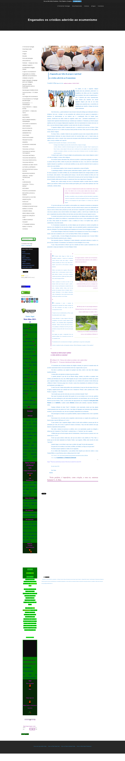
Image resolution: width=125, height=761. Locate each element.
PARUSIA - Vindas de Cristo (30, 63)
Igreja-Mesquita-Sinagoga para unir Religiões (29, 81)
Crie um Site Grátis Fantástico (58, 1)
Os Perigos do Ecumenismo (30, 96)
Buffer (27, 302)
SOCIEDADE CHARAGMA (29, 144)
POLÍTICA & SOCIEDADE (29, 191)
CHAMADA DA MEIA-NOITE (29, 165)
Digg (35, 299)
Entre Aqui (30, 316)
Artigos (24, 54)
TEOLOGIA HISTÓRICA (28, 155)
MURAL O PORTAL (27, 226)
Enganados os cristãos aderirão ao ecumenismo (29, 75)
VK (30, 302)
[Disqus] (73, 520)
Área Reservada (27, 49)
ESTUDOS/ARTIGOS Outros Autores (30, 170)
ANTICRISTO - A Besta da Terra (29, 112)
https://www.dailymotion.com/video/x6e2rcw (29, 660)
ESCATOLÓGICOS (27, 128)
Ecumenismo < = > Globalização (27, 103)
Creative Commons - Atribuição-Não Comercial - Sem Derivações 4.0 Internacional (87, 579)
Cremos (24, 51)
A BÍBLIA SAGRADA (27, 219)
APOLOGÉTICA (26, 60)
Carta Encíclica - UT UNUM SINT (30, 93)
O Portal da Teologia (63, 6)
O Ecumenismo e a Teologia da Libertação (30, 99)
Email (37, 302)
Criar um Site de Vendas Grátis (68, 746)
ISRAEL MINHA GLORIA (28, 213)
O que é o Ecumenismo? (29, 71)
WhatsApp (32, 302)
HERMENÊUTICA (26, 133)
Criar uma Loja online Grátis (40, 746)
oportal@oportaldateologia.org (47, 583)
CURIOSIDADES (26, 182)
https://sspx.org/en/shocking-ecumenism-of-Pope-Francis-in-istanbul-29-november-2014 (66, 461)
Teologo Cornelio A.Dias (61, 579)
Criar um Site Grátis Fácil (54, 746)
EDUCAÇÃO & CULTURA (29, 197)
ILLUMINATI (25, 115)
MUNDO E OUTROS (27, 208)
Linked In (30, 299)
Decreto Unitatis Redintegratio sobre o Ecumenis (28, 86)
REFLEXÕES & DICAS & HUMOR (28, 194)
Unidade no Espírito (27, 78)
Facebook (22, 299)
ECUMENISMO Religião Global (28, 68)
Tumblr (32, 299)
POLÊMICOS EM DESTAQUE (29, 206)
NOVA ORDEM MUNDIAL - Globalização (29, 120)
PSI (23, 180)
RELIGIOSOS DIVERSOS (28, 173)
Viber (35, 302)
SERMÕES (25, 142)
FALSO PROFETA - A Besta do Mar (29, 107)
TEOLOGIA (25, 147)
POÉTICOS (25, 202)
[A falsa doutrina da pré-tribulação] (30, 702)
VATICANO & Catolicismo (29, 123)
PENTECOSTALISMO (27, 137)
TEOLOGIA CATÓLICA (28, 149)
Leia (33, 341)
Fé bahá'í (25, 222)
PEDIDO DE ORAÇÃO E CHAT (28, 216)
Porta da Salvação (27, 58)
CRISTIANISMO (26, 126)
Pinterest (27, 299)
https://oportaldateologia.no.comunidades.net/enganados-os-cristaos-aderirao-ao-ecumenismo (62, 581)
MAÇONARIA (26, 117)
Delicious (25, 302)
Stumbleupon (22, 302)
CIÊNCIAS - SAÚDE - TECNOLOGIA (28, 176)
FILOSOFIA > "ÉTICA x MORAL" (28, 185)
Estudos (24, 56)
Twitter (25, 299)
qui (30, 689)
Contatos (25, 229)
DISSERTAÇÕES (26, 199)
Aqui (30, 681)
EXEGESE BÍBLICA (27, 130)
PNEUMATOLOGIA (27, 140)
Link (30, 478)
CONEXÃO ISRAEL (27, 211)
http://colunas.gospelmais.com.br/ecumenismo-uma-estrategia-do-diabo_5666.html (74, 455)
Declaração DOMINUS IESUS (30, 90)
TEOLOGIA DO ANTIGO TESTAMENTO (28, 152)
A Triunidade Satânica (28, 224)
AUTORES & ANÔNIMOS (28, 167)
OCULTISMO (25, 135)
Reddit (37, 299)
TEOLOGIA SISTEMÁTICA (29, 158)
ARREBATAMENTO (27, 65)
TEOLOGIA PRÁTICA (27, 162)
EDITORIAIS (25, 188)
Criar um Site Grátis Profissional (84, 746)
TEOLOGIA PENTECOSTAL (29, 160)
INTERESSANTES (26, 204)
